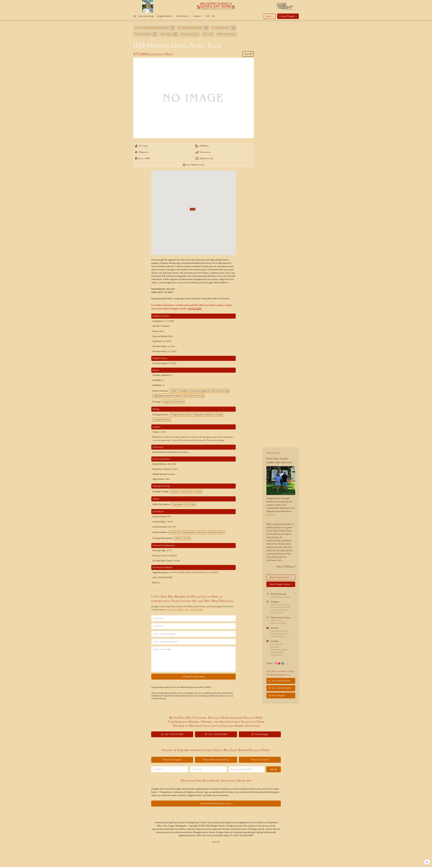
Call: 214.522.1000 (174, 609)
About (269, 16)
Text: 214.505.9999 (194, 609)
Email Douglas (278, 695)
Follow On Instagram (172, 759)
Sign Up (273, 769)
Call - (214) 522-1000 (281, 680)
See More (270, 514)
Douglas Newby (273, 453)
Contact (287, 16)
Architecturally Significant (223, 822)
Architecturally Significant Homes (169, 822)
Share (247, 54)
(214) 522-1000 (246, 835)
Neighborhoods (163, 16)
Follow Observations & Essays (216, 759)
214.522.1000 (194, 308)
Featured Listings (145, 16)
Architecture (182, 16)
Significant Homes (198, 822)
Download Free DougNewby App (215, 803)
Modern (196, 16)
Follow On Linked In (260, 759)
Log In (216, 841)
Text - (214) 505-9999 (281, 688)
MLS (208, 16)
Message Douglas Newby (193, 676)
